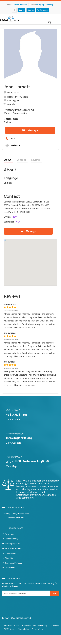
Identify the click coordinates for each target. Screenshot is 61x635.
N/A (12, 138)
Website (15, 145)
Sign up (31, 10)
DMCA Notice (9, 629)
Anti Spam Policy (40, 625)
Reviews (35, 159)
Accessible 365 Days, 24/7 (17, 517)
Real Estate (10, 567)
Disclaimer (54, 625)
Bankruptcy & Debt (13, 543)
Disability (9, 558)
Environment (10, 553)
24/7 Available (13, 419)
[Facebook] (14, 10)
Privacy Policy (23, 629)
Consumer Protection (14, 563)
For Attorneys (42, 10)
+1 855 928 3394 (20, 4)
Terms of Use (37, 629)
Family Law (9, 534)
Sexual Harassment (13, 548)
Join (54, 593)
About (7, 159)
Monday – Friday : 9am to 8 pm (16, 513)
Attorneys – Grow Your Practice (17, 625)
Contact (21, 159)
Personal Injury (11, 538)
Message (32, 130)
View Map (11, 466)
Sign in (21, 10)
